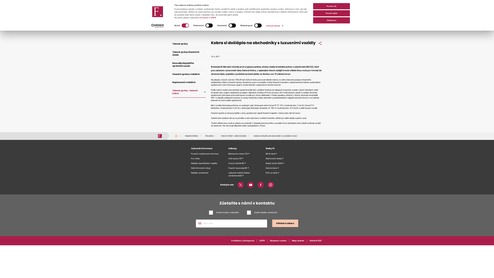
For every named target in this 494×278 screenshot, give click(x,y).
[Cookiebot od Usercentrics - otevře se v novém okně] (157, 26)
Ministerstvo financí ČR (238, 154)
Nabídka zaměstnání (199, 173)
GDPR (262, 241)
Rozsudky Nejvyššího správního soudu (183, 64)
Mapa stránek (298, 241)
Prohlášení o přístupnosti (242, 241)
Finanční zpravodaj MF (237, 168)
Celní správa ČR (235, 158)
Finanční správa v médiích (186, 74)
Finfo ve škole (271, 173)
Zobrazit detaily (273, 26)
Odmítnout (331, 20)
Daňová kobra (271, 168)
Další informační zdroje (200, 168)
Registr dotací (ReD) (274, 163)
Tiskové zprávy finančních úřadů (185, 53)
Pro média (209, 136)
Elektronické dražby (274, 158)
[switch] (209, 25)
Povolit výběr (331, 13)
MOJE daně (270, 154)
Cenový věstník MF (236, 163)
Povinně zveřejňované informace (205, 154)
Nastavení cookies (278, 241)
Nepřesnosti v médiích (184, 82)
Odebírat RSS (315, 241)
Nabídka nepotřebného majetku (204, 163)
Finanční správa (191, 136)
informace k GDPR (207, 18)
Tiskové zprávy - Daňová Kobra (185, 92)
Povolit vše (331, 6)
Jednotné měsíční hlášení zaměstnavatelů (239, 174)
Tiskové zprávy (180, 43)
